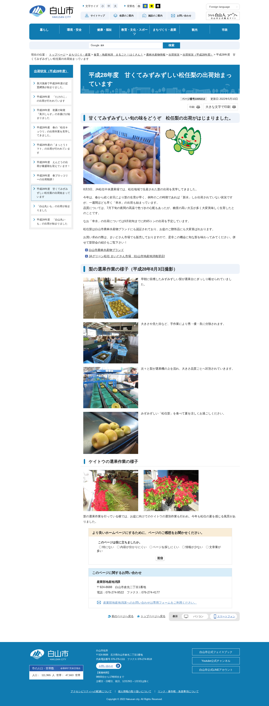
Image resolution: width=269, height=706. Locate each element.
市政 (225, 29)
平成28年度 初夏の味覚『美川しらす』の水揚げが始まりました (53, 114)
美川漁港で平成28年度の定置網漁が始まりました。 (52, 85)
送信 (160, 558)
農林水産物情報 (155, 54)
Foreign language (219, 6)
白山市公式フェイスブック (215, 652)
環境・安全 (74, 29)
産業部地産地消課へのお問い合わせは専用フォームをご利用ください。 (150, 602)
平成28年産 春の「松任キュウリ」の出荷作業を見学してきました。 (53, 131)
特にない (108, 547)
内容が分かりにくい (133, 547)
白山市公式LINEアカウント (216, 669)
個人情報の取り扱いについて (134, 691)
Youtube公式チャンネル (215, 660)
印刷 (192, 106)
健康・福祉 (104, 29)
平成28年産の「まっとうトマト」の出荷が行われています (53, 148)
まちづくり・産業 (164, 29)
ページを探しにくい (166, 547)
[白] (139, 6)
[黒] (158, 6)
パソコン (198, 616)
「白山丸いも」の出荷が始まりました (53, 208)
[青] (145, 6)
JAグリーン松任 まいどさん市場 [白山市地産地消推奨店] (127, 256)
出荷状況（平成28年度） (198, 54)
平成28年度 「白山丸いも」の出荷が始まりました (52, 221)
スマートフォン (226, 616)
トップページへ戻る (153, 616)
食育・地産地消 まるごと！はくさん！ (118, 54)
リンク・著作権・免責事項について (178, 691)
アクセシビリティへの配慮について (91, 691)
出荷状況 (174, 54)
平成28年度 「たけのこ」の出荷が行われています (52, 98)
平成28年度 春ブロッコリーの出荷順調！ (52, 177)
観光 (195, 29)
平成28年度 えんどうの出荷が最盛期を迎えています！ (53, 164)
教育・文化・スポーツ (134, 31)
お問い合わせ (106, 666)
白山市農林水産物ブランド (106, 250)
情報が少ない (194, 547)
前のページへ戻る (123, 616)
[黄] (151, 6)
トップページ (57, 54)
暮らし (44, 29)
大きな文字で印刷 (218, 107)
